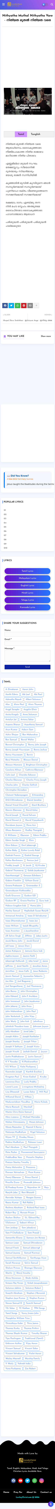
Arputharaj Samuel (33, 724)
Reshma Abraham (14, 1207)
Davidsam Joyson (14, 825)
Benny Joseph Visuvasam (18, 750)
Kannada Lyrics (27, 607)
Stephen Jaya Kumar (15, 1298)
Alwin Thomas (35, 704)
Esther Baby (11, 850)
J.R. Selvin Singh (13, 936)
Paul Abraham (12, 1147)
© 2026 (35, 1497)
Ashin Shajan (12, 735)
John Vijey (29, 1016)
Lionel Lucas (12, 1087)
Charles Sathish (29, 785)
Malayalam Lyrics (27, 578)
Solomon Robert (33, 1288)
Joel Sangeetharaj (14, 986)
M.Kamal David (13, 1097)
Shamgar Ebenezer (33, 1268)
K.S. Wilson (11, 1067)
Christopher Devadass (16, 790)
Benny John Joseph (37, 745)
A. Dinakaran (12, 689)
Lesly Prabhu (30, 1082)
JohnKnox (38, 1021)
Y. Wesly (9, 1363)
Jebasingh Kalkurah (15, 961)
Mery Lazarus (12, 1117)
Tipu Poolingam (13, 1338)
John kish (24, 1021)
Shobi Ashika (31, 1278)
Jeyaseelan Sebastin (32, 976)
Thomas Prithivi (31, 1328)
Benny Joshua (40, 750)
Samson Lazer (12, 1243)
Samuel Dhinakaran (32, 1243)
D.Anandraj (37, 795)
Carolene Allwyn (13, 770)
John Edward (12, 996)
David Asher (32, 810)
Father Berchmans (14, 860)
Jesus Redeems (40, 971)
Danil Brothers (39, 805)
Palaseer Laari (35, 1142)
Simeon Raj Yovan (14, 1283)
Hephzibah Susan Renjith (36, 911)
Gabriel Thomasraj (15, 870)
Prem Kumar (34, 1172)
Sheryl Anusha (23, 1273)
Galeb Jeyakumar (36, 870)
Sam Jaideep (12, 1228)
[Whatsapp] (17, 305)
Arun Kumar (11, 730)
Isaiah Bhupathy (30, 926)
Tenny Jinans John (30, 1313)
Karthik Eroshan (34, 1072)
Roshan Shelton (13, 1218)
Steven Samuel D (14, 1303)
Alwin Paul (19, 704)
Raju (46, 1187)
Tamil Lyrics (27, 571)
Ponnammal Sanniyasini (33, 1152)
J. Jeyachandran (31, 931)
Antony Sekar (27, 719)
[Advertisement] (27, 58)
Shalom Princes (13, 1268)
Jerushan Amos (40, 966)
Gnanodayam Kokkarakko (18, 891)
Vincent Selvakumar (15, 1353)
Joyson (44, 1052)
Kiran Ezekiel (29, 1077)
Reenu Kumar (12, 1202)
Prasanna (30, 1167)
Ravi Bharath (28, 1192)
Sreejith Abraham (14, 1293)
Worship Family (32, 1358)
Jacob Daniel (33, 941)
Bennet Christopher (15, 745)
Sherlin (9, 1273)
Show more (46, 336)
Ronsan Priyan (27, 1213)
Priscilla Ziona (12, 1182)
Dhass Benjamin (13, 830)
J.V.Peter (28, 936)
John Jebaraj (11, 1006)
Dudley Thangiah (33, 830)
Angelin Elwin (30, 709)
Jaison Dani (24, 946)
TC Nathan (24, 1308)
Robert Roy (11, 1213)
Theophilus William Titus (18, 1318)
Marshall (28, 1107)
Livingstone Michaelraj (33, 1087)
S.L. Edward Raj (32, 1218)
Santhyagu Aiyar (38, 1258)
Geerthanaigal (12, 875)
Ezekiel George (32, 855)
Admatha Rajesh (14, 699)
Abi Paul (38, 694)
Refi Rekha (28, 1202)
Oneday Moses (26, 1137)
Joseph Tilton (30, 1041)
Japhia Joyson (12, 956)
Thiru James (32, 1323)
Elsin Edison (11, 845)
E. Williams (11, 835)
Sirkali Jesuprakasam (37, 1283)
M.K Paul (43, 1092)
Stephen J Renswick (36, 1293)
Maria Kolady (41, 1102)
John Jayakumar (32, 1001)
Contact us (46, 1492)
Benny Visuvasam (14, 755)
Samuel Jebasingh (31, 1248)
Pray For (18, 1492)
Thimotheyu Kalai (14, 1323)
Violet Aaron (35, 1353)
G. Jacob (27, 865)
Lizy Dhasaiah (12, 1092)
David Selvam (29, 815)
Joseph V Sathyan (14, 1046)
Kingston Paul (12, 1077)
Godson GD (30, 896)
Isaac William (12, 926)
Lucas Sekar (29, 1092)
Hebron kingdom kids (16, 906)
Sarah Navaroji (13, 1263)
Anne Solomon (30, 714)
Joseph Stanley (13, 1041)
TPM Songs (39, 1308)
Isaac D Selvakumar (37, 916)
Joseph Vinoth (12, 1052)
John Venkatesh (13, 1016)
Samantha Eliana (14, 1238)
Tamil (21, 134)
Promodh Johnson (32, 1182)
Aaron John (27, 689)
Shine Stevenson (13, 1278)
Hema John (35, 906)
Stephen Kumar (36, 1298)
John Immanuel (13, 1001)
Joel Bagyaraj (24, 981)
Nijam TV (10, 1137)
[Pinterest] (24, 305)
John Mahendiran (14, 1011)
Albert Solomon (33, 699)
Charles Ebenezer (14, 780)
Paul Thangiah (31, 1147)
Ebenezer (24, 835)
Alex (8, 704)
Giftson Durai (31, 880)
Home (6, 1492)
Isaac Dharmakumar (15, 921)
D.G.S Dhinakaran (14, 800)
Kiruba (43, 1077)
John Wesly (11, 1021)
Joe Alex (9, 981)
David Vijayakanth (34, 820)
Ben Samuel (11, 740)
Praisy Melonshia (14, 1167)
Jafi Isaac (10, 946)
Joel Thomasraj (34, 986)
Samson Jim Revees (35, 1238)
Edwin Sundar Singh (15, 840)
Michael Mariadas (31, 1117)
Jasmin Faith (29, 956)
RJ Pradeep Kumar (14, 1187)
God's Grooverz (13, 896)
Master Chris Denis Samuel (19, 1112)
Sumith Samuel (33, 1303)
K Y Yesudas (12, 1062)
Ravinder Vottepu (14, 1197)
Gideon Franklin (13, 880)
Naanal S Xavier (34, 1127)
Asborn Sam (27, 730)
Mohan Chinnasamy (15, 1122)
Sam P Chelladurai (15, 1233)
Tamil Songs (11, 1313)
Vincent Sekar (31, 1348)
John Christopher (29, 991)
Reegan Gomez (33, 1197)
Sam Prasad (33, 1233)
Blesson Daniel (31, 760)
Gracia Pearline (27, 901)
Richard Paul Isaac (36, 1207)
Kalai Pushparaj (28, 1067)
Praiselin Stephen (34, 1157)
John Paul (31, 1011)
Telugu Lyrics (27, 600)
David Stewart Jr (13, 820)
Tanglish (35, 134)
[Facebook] (5, 305)
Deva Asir (31, 825)
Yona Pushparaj (13, 1369)
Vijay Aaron (31, 1343)
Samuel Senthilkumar (16, 1258)
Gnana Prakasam (14, 885)
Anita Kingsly (12, 714)
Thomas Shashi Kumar (16, 1333)
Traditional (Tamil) (34, 1338)
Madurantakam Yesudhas (18, 1102)
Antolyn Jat (11, 719)
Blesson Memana (14, 765)
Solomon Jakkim (13, 1288)
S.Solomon (11, 1223)
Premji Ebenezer (13, 1177)
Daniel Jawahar (34, 800)
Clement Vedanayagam (17, 795)
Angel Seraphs (12, 709)
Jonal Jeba (28, 1031)
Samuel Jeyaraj (13, 1253)
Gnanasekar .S (33, 885)
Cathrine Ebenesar (34, 770)
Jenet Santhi (23, 966)
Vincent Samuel (13, 1348)
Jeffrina (9, 966)
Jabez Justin (42, 936)
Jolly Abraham (12, 1031)
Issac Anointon (13, 931)
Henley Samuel (13, 911)
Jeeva (45, 961)
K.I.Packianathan (30, 1062)
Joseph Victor (33, 1046)
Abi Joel (26, 694)
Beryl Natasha (12, 760)
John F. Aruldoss (29, 996)
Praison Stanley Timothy (17, 1162)
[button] (52, 4)
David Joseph (12, 815)
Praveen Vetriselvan (15, 1172)
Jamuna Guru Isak (33, 951)
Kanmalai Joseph (14, 1072)
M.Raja (28, 1097)
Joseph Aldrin (12, 1036)
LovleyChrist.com (24, 1497)
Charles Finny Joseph (36, 780)
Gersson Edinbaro (32, 875)
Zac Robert (30, 1369)
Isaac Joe (33, 921)
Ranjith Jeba (11, 1192)
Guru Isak (44, 901)
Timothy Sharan (39, 1333)
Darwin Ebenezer (14, 810)
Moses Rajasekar (14, 1127)
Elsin (31, 840)
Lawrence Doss (13, 1082)
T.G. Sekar (10, 1308)
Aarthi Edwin (12, 694)
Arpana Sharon (13, 724)
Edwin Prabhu (40, 835)
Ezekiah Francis (13, 855)
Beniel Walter (27, 740)
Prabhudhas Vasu (14, 1157)
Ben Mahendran (30, 735)
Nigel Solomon (37, 1132)
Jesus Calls (24, 971)
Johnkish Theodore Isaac (17, 1026)
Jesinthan (10, 971)
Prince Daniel (31, 1177)
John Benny (11, 991)
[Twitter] (11, 305)
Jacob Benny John (14, 941)
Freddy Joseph (12, 865)
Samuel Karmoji (32, 1253)
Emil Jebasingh (29, 845)
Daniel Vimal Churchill (17, 805)
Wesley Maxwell (13, 1358)
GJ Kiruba (40, 865)
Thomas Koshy (13, 1328)
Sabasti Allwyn (27, 1223)
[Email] (30, 305)
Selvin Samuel (31, 1263)
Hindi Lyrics (27, 593)
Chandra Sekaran (27, 775)
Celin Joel (10, 775)
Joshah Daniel (30, 1052)
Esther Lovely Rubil (30, 850)
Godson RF (11, 901)
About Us (31, 1492)
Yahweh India (24, 1363)
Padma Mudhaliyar (15, 1142)
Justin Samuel (34, 1057)
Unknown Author (14, 1343)
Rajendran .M (33, 1187)
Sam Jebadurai (29, 1228)
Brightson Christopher (36, 765)
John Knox (27, 1006)
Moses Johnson (36, 1122)
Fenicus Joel (32, 860)
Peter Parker (11, 1152)
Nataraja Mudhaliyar (16, 1132)
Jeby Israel (33, 961)
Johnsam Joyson (40, 1026)
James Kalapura (13, 951)
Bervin (30, 755)
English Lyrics (27, 585)
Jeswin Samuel (12, 976)
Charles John (12, 785)
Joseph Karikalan (31, 1036)
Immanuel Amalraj (15, 916)
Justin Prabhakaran (15, 1057)
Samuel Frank (12, 1248)
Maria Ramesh (13, 1107)
